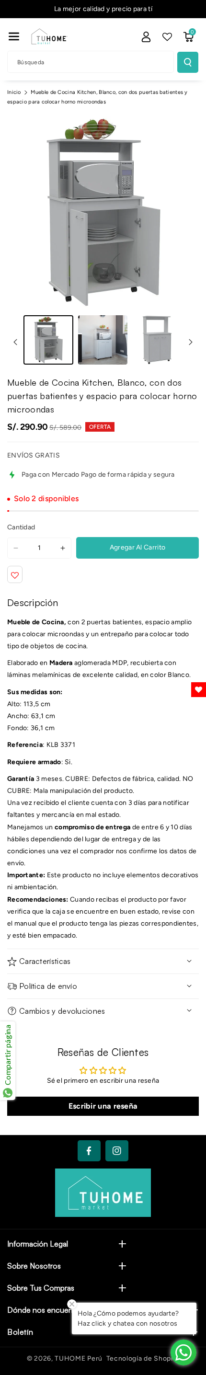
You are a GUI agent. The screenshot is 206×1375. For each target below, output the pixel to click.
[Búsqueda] (187, 62)
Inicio (14, 92)
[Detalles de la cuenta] (146, 36)
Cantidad (21, 527)
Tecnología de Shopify (143, 1358)
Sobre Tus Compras (40, 1288)
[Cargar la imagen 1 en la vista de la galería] (48, 340)
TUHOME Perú (79, 1358)
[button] (13, 36)
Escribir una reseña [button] (103, 1106)
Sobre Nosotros (34, 1266)
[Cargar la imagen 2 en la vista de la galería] (103, 340)
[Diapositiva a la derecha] (191, 342)
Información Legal (37, 1244)
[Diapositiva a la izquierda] (15, 342)
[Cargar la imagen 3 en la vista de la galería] (157, 340)
